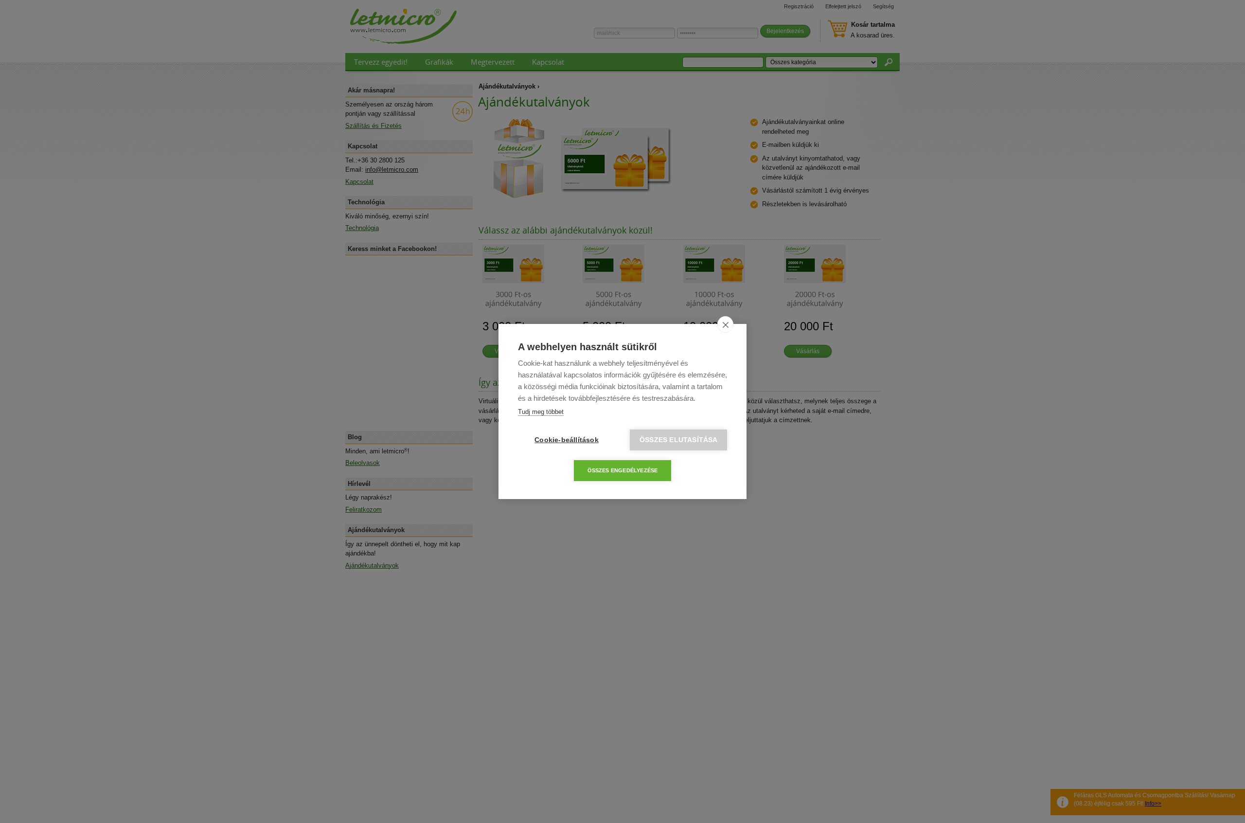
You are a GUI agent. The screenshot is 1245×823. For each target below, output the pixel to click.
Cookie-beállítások (566, 440)
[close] (725, 324)
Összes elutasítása (679, 440)
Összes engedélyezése (622, 470)
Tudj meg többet (541, 411)
